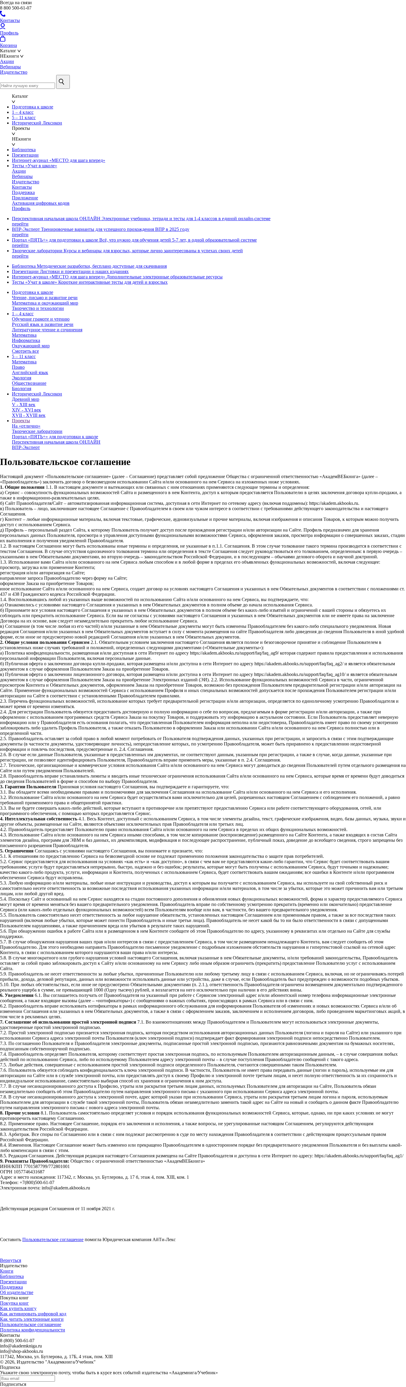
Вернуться (10, 1260)
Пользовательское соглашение (53, 1239)
